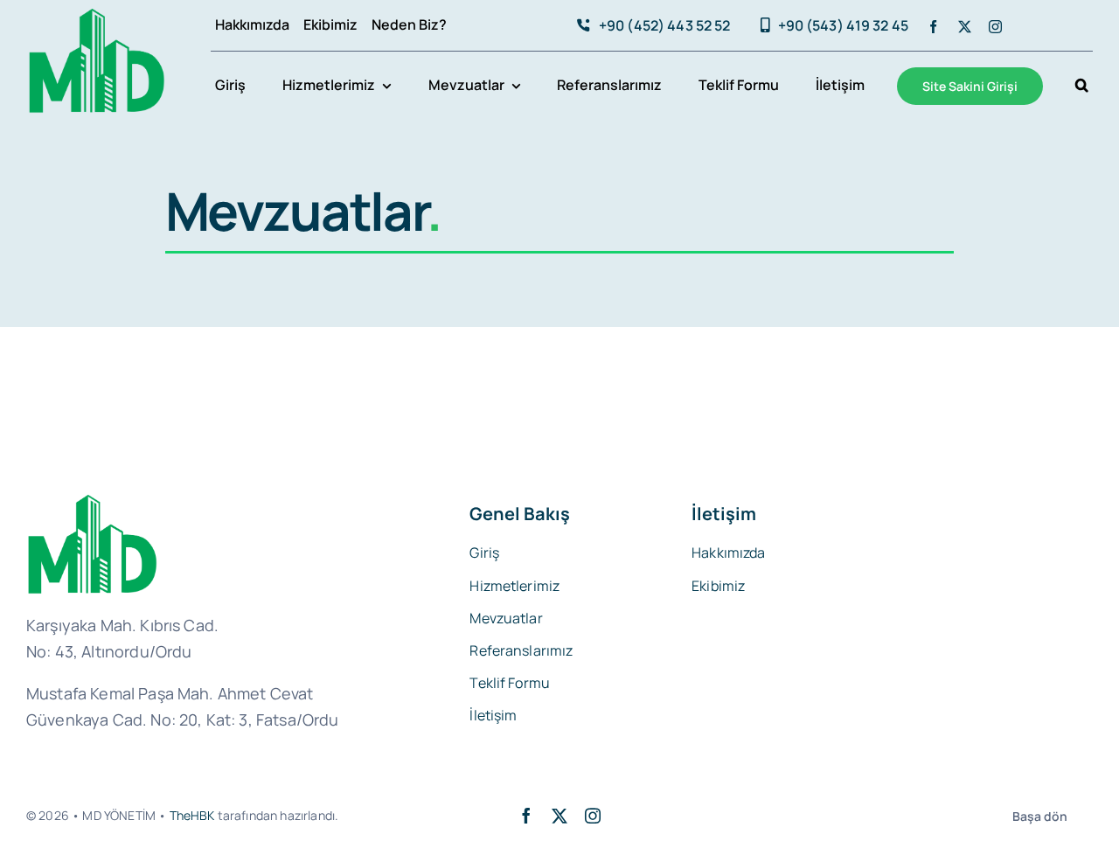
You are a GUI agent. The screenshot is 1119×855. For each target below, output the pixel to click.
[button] (1082, 87)
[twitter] (964, 26)
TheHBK (192, 815)
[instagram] (995, 26)
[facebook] (933, 26)
